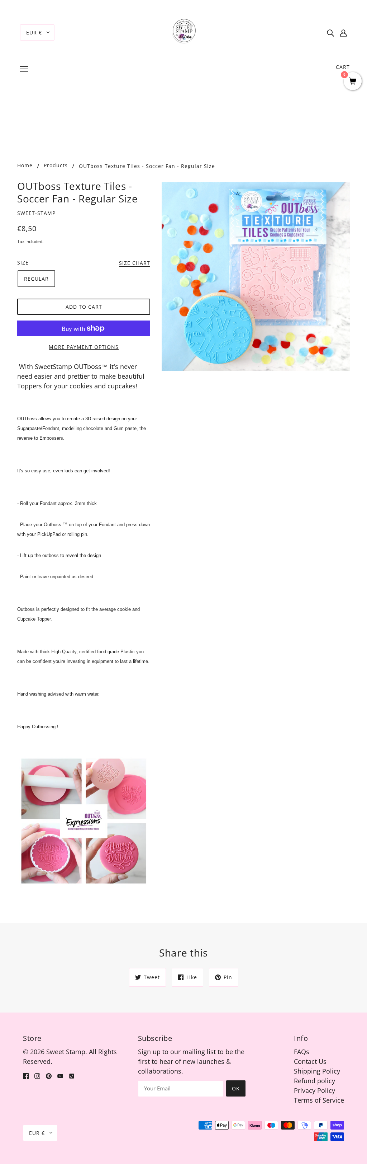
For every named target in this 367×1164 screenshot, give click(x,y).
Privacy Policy (314, 1090)
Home (25, 166)
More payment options (84, 346)
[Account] (343, 32)
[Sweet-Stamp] (184, 31)
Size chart (134, 263)
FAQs (301, 1051)
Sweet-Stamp (36, 213)
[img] (330, 32)
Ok (236, 1088)
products (56, 166)
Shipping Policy (317, 1071)
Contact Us (310, 1061)
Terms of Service (319, 1100)
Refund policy (314, 1080)
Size (23, 262)
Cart (343, 67)
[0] (353, 82)
